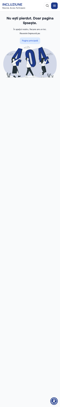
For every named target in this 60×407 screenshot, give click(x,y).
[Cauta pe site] (47, 5)
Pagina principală (30, 40)
